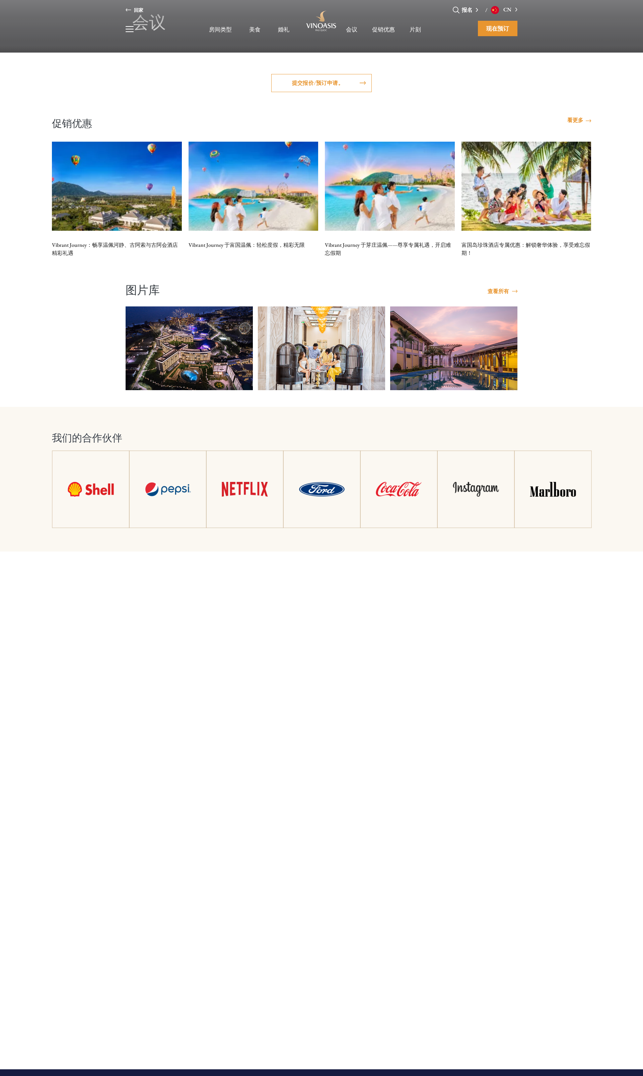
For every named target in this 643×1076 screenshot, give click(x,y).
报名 (467, 9)
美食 (255, 29)
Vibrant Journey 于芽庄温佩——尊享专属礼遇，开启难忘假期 (388, 249)
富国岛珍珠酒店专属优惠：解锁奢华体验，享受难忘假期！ (525, 249)
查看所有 (498, 291)
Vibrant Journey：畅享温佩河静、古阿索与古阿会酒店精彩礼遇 (115, 249)
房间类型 (220, 29)
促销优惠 (383, 29)
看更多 (575, 120)
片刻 (415, 29)
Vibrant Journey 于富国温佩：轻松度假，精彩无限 (247, 244)
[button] (479, 9)
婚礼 (283, 29)
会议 (351, 29)
